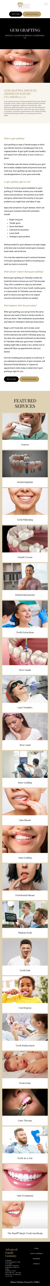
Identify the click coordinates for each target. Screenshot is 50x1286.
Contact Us (36, 1263)
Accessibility (36, 1258)
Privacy (36, 1248)
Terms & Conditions (36, 1253)
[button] (46, 4)
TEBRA (36, 1282)
